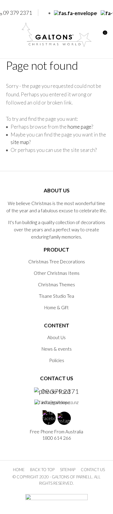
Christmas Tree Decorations (56, 261)
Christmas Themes (56, 284)
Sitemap (67, 469)
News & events (57, 349)
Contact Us (93, 469)
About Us (56, 337)
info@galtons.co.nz (60, 402)
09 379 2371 (60, 391)
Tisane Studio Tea (56, 296)
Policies (56, 360)
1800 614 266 (56, 438)
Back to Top (42, 469)
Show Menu (9, 34)
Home (19, 469)
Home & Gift (56, 307)
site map (20, 142)
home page (79, 127)
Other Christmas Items (57, 273)
